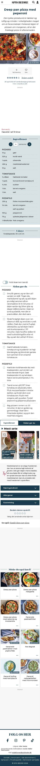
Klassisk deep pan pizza (19, 523)
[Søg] (33, 2)
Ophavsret (5, 760)
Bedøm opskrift (27, 78)
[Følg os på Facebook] (8, 740)
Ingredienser (9, 423)
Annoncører (15, 758)
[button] (9, 445)
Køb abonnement (28, 758)
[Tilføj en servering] (29, 144)
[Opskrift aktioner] (17, 596)
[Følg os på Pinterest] (24, 740)
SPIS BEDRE (20, 2)
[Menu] (5, 2)
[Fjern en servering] (11, 144)
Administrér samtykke (31, 760)
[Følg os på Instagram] (16, 740)
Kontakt (7, 758)
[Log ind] (37, 2)
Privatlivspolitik (15, 760)
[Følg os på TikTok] (32, 740)
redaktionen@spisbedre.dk (21, 752)
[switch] (5, 282)
